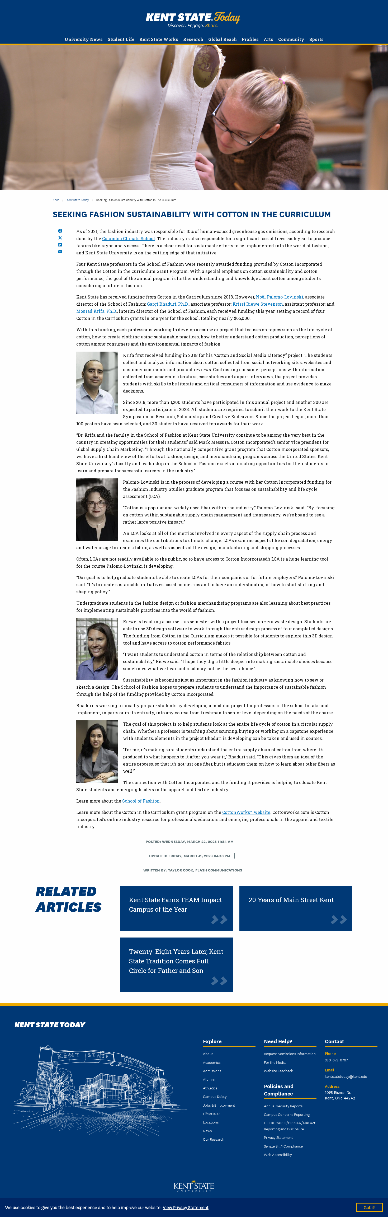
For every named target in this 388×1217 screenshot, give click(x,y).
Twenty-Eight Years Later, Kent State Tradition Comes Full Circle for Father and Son (176, 961)
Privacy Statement (278, 1137)
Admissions (212, 1071)
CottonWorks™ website (246, 812)
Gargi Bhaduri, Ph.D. (168, 304)
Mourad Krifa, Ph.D (96, 311)
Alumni (209, 1079)
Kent (56, 199)
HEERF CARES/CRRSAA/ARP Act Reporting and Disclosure (289, 1125)
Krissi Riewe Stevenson (258, 304)
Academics (211, 1062)
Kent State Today (193, 20)
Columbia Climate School (128, 238)
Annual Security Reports (283, 1106)
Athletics (210, 1088)
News (207, 1131)
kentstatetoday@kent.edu (346, 1076)
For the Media (275, 1062)
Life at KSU (211, 1113)
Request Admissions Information (290, 1053)
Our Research (213, 1139)
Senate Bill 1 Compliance (283, 1146)
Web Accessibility (278, 1154)
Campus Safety (215, 1096)
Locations (211, 1122)
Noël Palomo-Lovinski (279, 297)
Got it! (369, 1207)
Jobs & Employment (219, 1105)
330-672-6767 (336, 1060)
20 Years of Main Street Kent (291, 900)
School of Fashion (141, 801)
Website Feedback (278, 1071)
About (208, 1053)
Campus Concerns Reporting (287, 1114)
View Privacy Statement (186, 1207)
